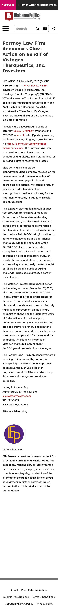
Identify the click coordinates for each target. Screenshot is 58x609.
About (14, 590)
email (20, 135)
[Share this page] (53, 28)
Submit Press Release (16, 596)
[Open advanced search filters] (45, 28)
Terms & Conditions (43, 596)
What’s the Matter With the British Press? (31, 4)
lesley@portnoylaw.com (16, 395)
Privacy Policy (44, 603)
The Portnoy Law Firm (34, 85)
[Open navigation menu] (5, 28)
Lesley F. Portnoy (23, 130)
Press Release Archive (34, 590)
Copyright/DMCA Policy (19, 603)
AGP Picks (8, 5)
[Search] (37, 28)
